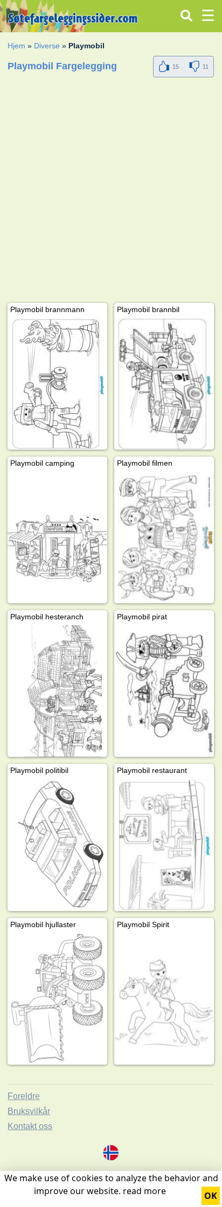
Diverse (47, 45)
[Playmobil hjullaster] (57, 999)
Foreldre (24, 1096)
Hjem (16, 45)
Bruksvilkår (29, 1111)
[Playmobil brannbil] (164, 384)
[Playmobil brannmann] (57, 384)
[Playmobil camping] (57, 537)
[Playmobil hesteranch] (57, 691)
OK (210, 1196)
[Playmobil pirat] (164, 691)
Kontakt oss (30, 1126)
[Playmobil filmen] (164, 537)
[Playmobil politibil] (57, 844)
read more (144, 1191)
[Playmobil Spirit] (164, 999)
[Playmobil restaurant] (164, 844)
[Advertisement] (111, 192)
